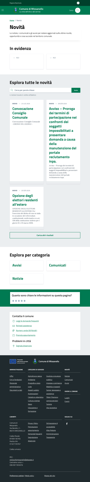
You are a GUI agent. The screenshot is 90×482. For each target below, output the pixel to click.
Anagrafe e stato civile (34, 385)
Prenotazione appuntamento (33, 428)
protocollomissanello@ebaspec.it (22, 459)
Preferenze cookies (17, 475)
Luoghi (67, 398)
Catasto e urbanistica (35, 397)
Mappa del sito (49, 475)
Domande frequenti (35, 434)
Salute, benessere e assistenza (53, 392)
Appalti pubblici (33, 390)
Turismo (49, 404)
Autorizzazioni (33, 393)
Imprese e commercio (54, 383)
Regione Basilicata (15, 3)
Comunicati (69, 379)
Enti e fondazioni (16, 379)
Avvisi (67, 383)
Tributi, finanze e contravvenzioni (52, 399)
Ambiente (31, 379)
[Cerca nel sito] (77, 10)
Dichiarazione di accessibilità (52, 425)
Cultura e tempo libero (34, 402)
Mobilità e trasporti (53, 386)
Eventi (67, 401)
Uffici (11, 376)
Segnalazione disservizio (33, 439)
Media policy (29, 475)
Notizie (67, 376)
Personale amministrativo (15, 385)
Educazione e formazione (33, 409)
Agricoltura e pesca (35, 376)
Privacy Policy (33, 423)
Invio (76, 90)
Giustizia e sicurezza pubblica (53, 378)
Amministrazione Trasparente (52, 436)
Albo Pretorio (51, 430)
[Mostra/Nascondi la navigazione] (2, 10)
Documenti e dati (16, 390)
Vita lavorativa (51, 407)
